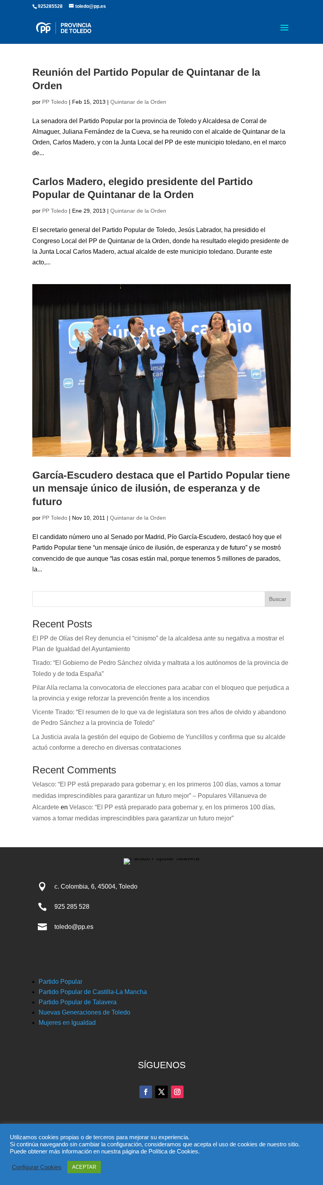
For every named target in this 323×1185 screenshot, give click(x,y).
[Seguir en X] (161, 1092)
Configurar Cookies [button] (36, 1167)
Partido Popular (60, 981)
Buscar (277, 599)
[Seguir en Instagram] (177, 1092)
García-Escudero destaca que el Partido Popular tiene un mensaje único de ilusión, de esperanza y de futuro (161, 488)
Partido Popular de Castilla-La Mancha (93, 991)
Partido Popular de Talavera (78, 1002)
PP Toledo (54, 102)
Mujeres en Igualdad (67, 1022)
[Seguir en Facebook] (145, 1092)
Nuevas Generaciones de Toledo (84, 1012)
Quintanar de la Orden (138, 102)
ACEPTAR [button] (84, 1167)
